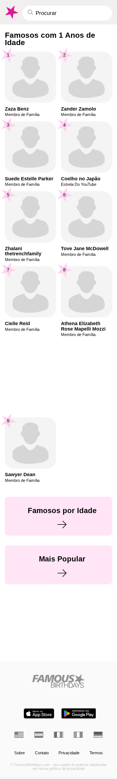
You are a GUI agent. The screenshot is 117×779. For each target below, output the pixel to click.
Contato (42, 753)
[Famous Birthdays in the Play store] (78, 713)
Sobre (19, 753)
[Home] (58, 681)
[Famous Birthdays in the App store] (39, 713)
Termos (96, 753)
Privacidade (69, 753)
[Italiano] (78, 735)
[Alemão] (98, 735)
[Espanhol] (38, 735)
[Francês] (58, 735)
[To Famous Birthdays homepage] (11, 12)
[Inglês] (18, 735)
